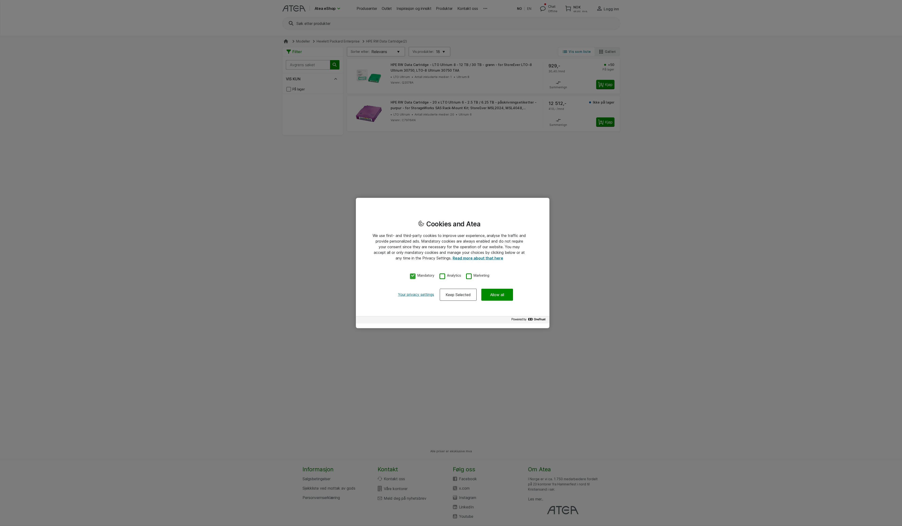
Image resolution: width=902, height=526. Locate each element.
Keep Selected (458, 294)
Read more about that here (478, 258)
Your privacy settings (416, 294)
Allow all (497, 294)
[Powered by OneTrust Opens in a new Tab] (529, 320)
